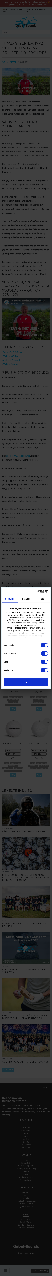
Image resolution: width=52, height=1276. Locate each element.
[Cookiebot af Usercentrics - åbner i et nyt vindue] (36, 591)
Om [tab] (42, 599)
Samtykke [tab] (10, 599)
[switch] (44, 653)
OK (26, 682)
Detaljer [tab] (26, 599)
